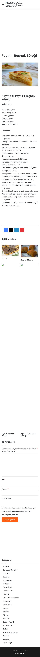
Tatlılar (5, 629)
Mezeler (6, 611)
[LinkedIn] (16, 230)
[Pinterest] (22, 230)
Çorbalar (6, 573)
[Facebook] (6, 230)
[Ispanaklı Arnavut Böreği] (29, 348)
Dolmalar (6, 577)
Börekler (6, 566)
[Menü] (3, 5)
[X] (11, 230)
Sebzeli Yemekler (9, 622)
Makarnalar (7, 605)
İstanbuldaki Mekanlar (11, 598)
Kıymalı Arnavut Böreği (8, 435)
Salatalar (6, 618)
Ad (3, 479)
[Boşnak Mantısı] (29, 251)
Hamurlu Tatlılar (8, 591)
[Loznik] (10, 250)
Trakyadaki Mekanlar (10, 632)
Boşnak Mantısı (27, 260)
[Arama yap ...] (37, 5)
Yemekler (6, 639)
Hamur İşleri (7, 587)
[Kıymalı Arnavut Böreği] (10, 348)
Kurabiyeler (7, 601)
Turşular (6, 636)
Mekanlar (6, 608)
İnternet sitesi (7, 498)
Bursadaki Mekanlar (10, 570)
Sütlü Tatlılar (7, 625)
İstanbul (6, 594)
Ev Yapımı (6, 584)
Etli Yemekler (7, 580)
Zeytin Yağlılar (8, 643)
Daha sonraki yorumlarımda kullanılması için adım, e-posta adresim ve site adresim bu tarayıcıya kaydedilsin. (18, 511)
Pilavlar (5, 615)
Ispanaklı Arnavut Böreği (28, 435)
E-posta (5, 489)
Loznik (4, 258)
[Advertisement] (20, 31)
